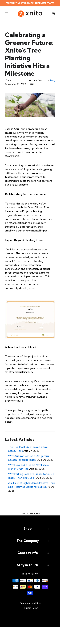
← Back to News (30, 513)
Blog (52, 80)
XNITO (35, 574)
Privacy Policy (31, 608)
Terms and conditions (30, 603)
